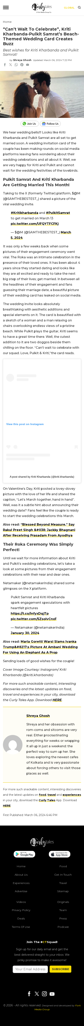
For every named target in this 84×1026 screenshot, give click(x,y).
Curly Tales (47, 800)
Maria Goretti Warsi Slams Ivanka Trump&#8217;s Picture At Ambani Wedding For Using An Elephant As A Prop (40, 647)
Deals (21, 918)
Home (7, 22)
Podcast (63, 927)
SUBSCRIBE (60, 969)
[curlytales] (42, 846)
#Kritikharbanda (24, 213)
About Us (21, 874)
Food (63, 866)
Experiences (21, 883)
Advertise (21, 891)
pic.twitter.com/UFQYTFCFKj (35, 224)
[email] (27, 65)
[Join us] (30, 124)
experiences (72, 795)
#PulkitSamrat (58, 213)
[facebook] (4, 65)
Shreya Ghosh (22, 60)
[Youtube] (52, 994)
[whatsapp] (16, 65)
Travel (63, 883)
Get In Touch (63, 874)
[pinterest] (21, 65)
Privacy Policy (21, 910)
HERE (57, 700)
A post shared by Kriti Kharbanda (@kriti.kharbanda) (42, 476)
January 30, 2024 (25, 633)
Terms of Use (21, 927)
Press (63, 918)
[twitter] (10, 65)
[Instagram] (44, 994)
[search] (79, 8)
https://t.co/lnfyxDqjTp (30, 613)
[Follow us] (52, 124)
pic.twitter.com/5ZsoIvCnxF (34, 619)
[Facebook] (29, 994)
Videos (21, 902)
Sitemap (63, 891)
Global (69, 7)
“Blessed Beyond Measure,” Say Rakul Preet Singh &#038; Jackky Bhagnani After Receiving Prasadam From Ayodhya (39, 530)
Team (63, 910)
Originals (63, 902)
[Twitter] (36, 994)
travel (51, 795)
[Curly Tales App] (24, 854)
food (42, 795)
